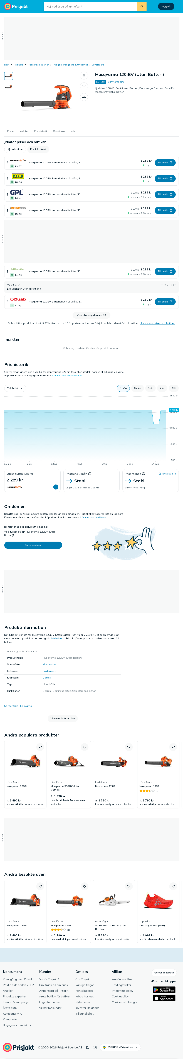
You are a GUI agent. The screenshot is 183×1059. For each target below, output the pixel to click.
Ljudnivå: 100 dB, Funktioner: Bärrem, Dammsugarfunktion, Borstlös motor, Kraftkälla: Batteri (135, 90)
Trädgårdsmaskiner (38, 64)
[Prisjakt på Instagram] (95, 1047)
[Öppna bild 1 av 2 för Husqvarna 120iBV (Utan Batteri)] (46, 98)
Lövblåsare (98, 64)
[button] (84, 75)
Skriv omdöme (116, 81)
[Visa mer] (7, 162)
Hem (6, 64)
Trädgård (18, 64)
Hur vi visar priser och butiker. (157, 323)
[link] (25, 774)
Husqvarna (49, 664)
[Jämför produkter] (84, 97)
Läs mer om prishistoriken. (67, 375)
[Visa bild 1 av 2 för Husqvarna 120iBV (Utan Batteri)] (8, 76)
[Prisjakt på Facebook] (87, 1047)
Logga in (166, 6)
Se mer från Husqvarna (18, 705)
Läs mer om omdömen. (93, 517)
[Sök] (142, 6)
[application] (91, 430)
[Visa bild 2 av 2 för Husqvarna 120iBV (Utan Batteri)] (8, 87)
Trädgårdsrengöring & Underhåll (70, 64)
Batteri (47, 677)
